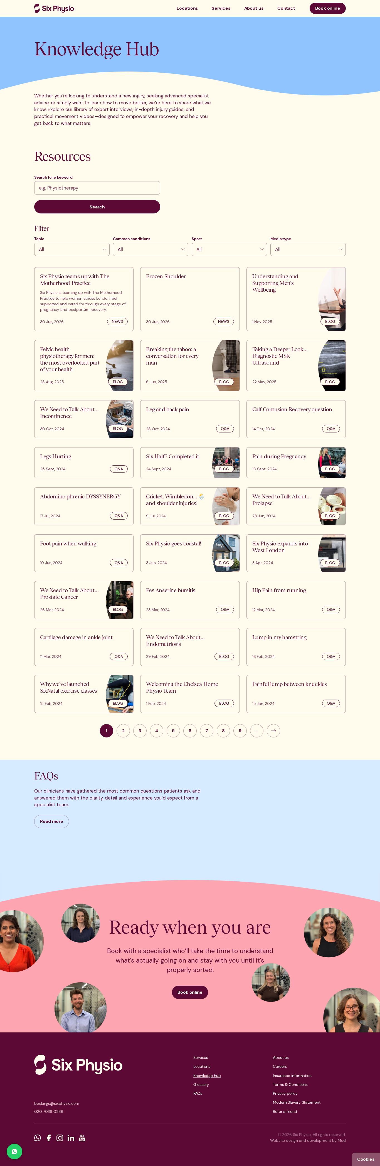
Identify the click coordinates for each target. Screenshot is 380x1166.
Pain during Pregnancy (279, 456)
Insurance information (292, 1075)
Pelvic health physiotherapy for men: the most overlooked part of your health (69, 359)
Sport (197, 238)
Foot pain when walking (68, 543)
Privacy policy (285, 1093)
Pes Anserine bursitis (170, 590)
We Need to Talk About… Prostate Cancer (69, 593)
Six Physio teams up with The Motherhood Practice (74, 279)
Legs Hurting (55, 456)
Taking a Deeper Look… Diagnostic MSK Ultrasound (279, 356)
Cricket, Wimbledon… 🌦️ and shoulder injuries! (175, 499)
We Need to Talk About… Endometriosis (175, 640)
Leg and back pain (167, 409)
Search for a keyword (53, 177)
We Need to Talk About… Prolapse (281, 499)
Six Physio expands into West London (280, 546)
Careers (280, 1066)
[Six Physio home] (54, 8)
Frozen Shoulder (166, 276)
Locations (187, 8)
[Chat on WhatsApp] (14, 1151)
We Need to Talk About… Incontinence (69, 412)
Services (221, 8)
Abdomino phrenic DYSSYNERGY (80, 496)
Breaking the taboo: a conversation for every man (172, 356)
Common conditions (131, 238)
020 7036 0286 (48, 1111)
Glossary (201, 1084)
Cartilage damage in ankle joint (76, 637)
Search (97, 207)
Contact (286, 8)
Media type (280, 238)
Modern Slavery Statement (296, 1102)
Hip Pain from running (279, 590)
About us (253, 8)
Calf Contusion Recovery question (292, 409)
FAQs (197, 1093)
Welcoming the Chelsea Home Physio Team (182, 687)
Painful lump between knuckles (289, 684)
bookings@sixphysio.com (56, 1103)
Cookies (365, 1159)
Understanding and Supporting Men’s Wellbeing (275, 283)
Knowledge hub (207, 1075)
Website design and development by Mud (308, 1140)
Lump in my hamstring (279, 637)
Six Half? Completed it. (173, 456)
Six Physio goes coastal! (173, 543)
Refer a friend (285, 1111)
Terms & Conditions (290, 1084)
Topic (39, 238)
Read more (51, 821)
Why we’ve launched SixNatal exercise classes (68, 687)
